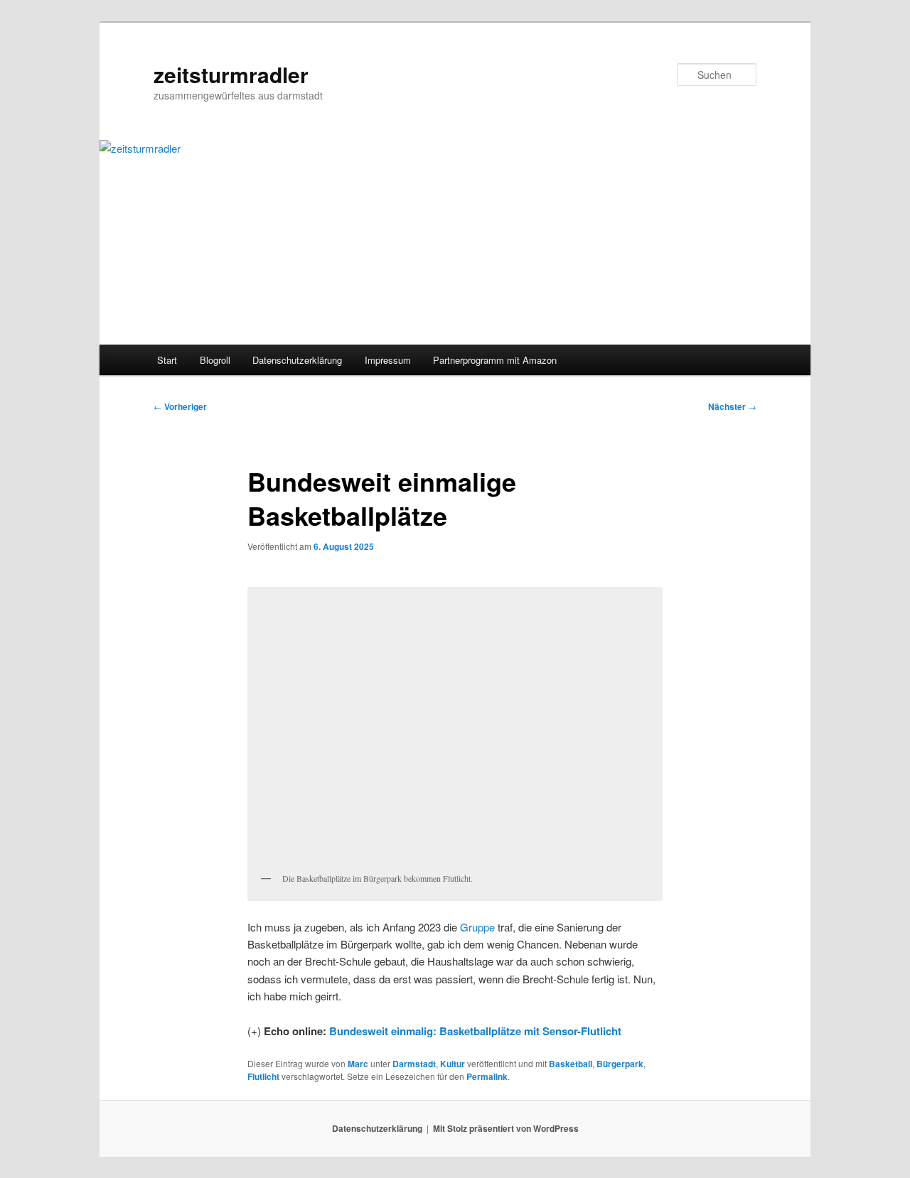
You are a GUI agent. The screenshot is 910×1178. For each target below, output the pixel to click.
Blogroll (215, 360)
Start (167, 360)
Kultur (452, 1063)
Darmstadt (414, 1063)
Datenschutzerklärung (297, 360)
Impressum (388, 360)
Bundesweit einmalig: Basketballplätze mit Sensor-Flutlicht (475, 1031)
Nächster (732, 406)
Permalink (487, 1076)
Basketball (570, 1063)
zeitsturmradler (231, 74)
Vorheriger (180, 406)
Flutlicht (263, 1076)
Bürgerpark (619, 1063)
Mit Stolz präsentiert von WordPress (506, 1128)
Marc (358, 1063)
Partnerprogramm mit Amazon (495, 360)
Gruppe (477, 926)
